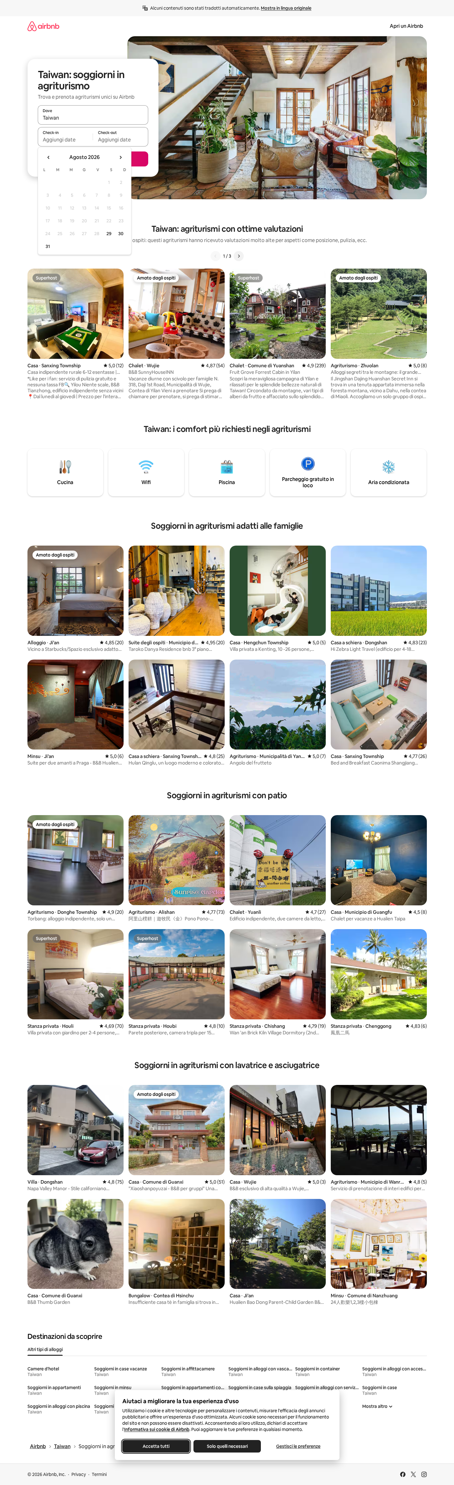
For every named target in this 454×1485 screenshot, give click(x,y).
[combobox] (93, 117)
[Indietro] (216, 256)
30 (121, 233)
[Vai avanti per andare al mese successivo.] (120, 157)
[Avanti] (239, 256)
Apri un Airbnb (406, 26)
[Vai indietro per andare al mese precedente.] (49, 157)
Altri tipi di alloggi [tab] (45, 1349)
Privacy (78, 1474)
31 (48, 246)
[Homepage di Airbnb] (43, 26)
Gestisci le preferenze (298, 1446)
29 (108, 233)
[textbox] (65, 139)
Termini (99, 1474)
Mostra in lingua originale (286, 8)
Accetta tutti (156, 1446)
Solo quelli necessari (227, 1446)
